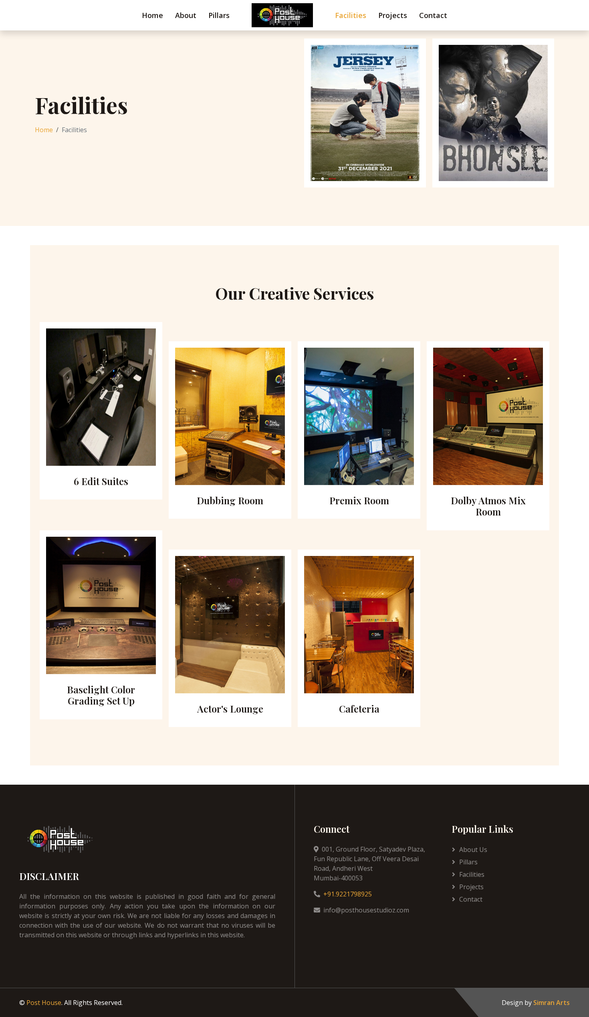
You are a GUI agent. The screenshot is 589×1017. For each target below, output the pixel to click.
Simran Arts (551, 1002)
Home (152, 15)
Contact (433, 15)
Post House (43, 1002)
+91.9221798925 (347, 894)
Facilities (350, 15)
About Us (473, 849)
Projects (392, 15)
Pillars (219, 15)
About (185, 15)
